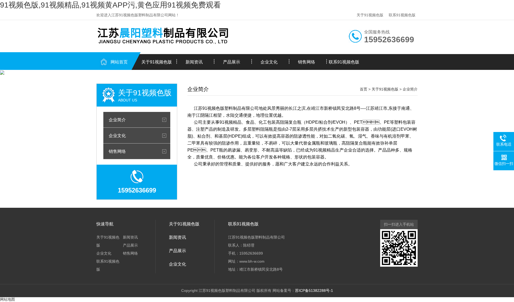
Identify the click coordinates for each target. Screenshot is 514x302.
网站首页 (119, 62)
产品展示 (231, 62)
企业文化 (269, 62)
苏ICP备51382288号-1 (314, 290)
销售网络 (306, 62)
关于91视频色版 (370, 15)
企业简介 (117, 119)
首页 (363, 89)
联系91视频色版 (402, 15)
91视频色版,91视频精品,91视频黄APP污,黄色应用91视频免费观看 (110, 5)
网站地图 (7, 299)
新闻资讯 (194, 62)
